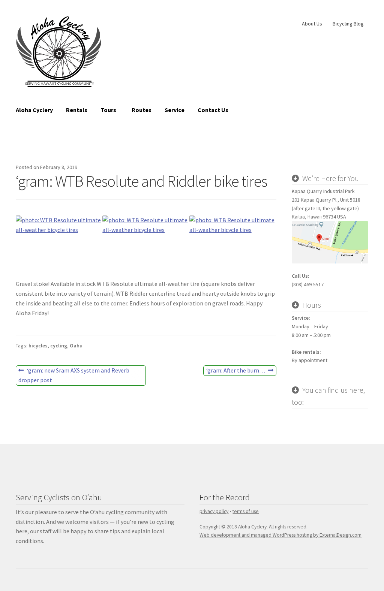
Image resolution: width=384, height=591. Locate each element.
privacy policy (214, 511)
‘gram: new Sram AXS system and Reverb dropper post (73, 375)
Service (174, 110)
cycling (58, 345)
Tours (108, 110)
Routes (142, 110)
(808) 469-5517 (308, 284)
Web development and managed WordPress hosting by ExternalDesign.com (281, 535)
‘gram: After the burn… (235, 371)
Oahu (76, 345)
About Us (312, 23)
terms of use (245, 511)
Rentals (76, 110)
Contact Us (213, 110)
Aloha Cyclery (34, 110)
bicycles (38, 345)
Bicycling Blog (348, 23)
